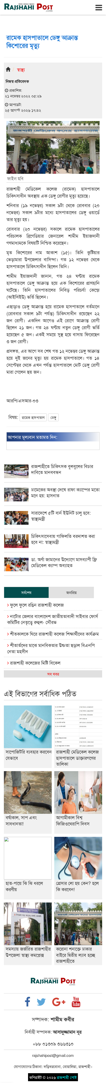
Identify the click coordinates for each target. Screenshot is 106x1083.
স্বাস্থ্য (21, 69)
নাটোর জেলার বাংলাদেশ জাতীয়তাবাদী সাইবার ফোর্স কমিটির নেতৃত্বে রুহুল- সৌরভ (52, 619)
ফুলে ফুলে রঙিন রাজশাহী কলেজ (36, 604)
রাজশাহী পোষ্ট (67, 1077)
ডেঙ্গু (53, 417)
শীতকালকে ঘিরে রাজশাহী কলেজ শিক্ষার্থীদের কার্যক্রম (54, 633)
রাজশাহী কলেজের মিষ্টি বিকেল (34, 662)
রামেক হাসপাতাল (33, 417)
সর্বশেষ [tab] (26, 592)
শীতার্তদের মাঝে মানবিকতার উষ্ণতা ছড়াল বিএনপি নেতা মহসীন (51, 648)
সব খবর (53, 673)
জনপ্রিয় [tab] (71, 592)
